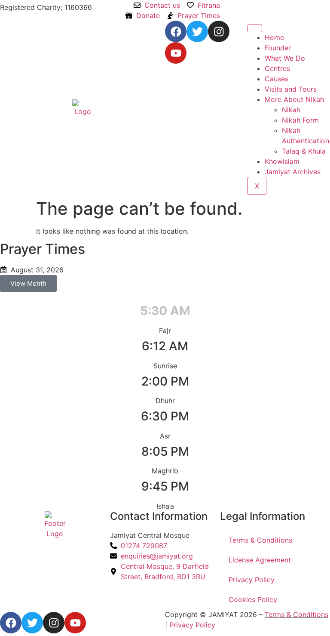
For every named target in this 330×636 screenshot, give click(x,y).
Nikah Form (300, 120)
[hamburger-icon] (255, 28)
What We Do (285, 58)
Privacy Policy (252, 579)
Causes (276, 78)
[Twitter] (197, 31)
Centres (277, 68)
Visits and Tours (291, 89)
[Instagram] (218, 31)
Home (274, 37)
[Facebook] (175, 31)
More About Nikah (294, 99)
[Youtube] (175, 53)
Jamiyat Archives (293, 171)
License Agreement (260, 560)
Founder (278, 47)
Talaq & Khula (304, 151)
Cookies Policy (253, 599)
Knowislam (282, 161)
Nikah (291, 109)
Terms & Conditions (260, 540)
